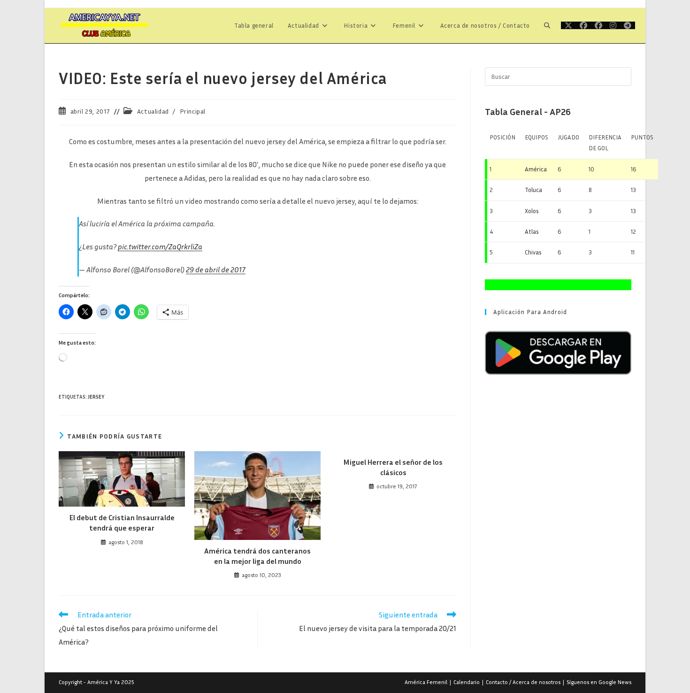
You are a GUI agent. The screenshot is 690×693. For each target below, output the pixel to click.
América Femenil (426, 681)
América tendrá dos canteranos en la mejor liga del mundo (257, 556)
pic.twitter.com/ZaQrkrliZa (160, 246)
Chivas (533, 252)
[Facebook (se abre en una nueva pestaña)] (583, 25)
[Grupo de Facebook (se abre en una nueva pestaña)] (598, 25)
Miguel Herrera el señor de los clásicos (393, 467)
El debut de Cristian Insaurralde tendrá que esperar (122, 522)
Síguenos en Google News (599, 681)
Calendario (466, 681)
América (536, 169)
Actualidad (153, 111)
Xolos (532, 211)
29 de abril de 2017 (215, 269)
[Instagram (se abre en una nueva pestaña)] (613, 25)
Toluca (533, 189)
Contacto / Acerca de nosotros (523, 681)
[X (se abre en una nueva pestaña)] (568, 25)
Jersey (96, 396)
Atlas (532, 231)
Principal (193, 111)
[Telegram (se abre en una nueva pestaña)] (627, 25)
